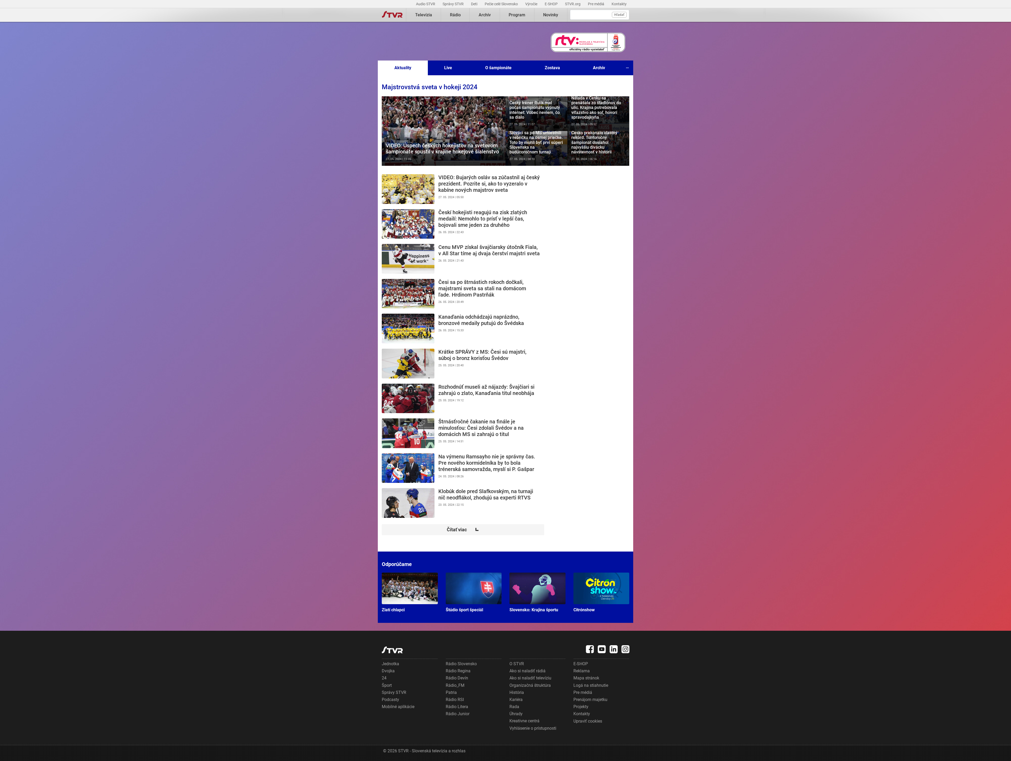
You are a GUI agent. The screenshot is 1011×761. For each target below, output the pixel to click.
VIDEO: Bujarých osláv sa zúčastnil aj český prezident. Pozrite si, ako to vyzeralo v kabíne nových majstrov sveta (463, 189)
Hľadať (619, 15)
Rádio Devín (457, 677)
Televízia (423, 14)
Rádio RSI (455, 699)
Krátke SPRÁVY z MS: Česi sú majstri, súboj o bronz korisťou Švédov (463, 363)
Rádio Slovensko (461, 663)
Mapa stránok (586, 677)
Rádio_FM (455, 685)
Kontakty (619, 4)
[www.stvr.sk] (392, 649)
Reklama (581, 670)
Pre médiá (596, 4)
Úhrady (516, 713)
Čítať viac (463, 529)
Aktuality (402, 67)
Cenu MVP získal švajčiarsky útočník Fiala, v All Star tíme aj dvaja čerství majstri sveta (463, 259)
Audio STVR (426, 4)
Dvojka (388, 670)
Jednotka (390, 663)
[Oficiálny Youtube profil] (602, 649)
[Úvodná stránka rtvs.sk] (392, 15)
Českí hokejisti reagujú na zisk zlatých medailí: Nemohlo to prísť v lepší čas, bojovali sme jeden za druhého (463, 224)
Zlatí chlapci (410, 592)
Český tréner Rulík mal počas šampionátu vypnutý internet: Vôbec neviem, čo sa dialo (536, 113)
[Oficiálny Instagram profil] (625, 649)
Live (448, 67)
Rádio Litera (457, 706)
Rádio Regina (458, 670)
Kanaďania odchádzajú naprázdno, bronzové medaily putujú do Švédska (463, 328)
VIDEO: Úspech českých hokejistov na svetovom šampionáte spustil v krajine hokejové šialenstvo (444, 131)
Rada (514, 706)
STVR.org (573, 4)
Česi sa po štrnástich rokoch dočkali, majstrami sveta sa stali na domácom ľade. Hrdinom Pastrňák (463, 294)
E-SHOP (551, 4)
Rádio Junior (457, 713)
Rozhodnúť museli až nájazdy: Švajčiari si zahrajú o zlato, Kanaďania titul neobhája (463, 398)
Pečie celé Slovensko (502, 4)
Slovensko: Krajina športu (537, 592)
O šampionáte (498, 67)
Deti (474, 4)
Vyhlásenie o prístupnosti (532, 728)
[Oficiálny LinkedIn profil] (613, 649)
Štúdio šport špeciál (474, 592)
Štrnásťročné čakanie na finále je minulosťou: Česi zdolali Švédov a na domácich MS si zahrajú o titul (463, 433)
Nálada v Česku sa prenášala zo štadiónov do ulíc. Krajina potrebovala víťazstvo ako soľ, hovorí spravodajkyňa (598, 113)
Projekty (580, 706)
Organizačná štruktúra (530, 685)
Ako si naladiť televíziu (530, 677)
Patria (451, 692)
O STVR (516, 663)
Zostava (552, 67)
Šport (387, 685)
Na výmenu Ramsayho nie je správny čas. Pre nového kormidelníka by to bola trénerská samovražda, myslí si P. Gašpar (463, 468)
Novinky (550, 14)
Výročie (531, 4)
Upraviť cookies (587, 721)
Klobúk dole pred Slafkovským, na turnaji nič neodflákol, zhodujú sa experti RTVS (463, 503)
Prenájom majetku (590, 699)
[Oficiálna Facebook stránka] (590, 649)
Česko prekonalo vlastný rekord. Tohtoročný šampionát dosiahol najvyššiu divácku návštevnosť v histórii (598, 148)
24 (384, 677)
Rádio (455, 14)
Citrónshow (601, 592)
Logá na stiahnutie (590, 685)
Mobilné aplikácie (398, 706)
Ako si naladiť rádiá (527, 670)
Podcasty (390, 699)
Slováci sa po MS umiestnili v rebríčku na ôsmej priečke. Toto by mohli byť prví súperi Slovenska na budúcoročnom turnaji (536, 148)
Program (517, 14)
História (516, 692)
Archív (485, 14)
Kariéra (516, 699)
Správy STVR (453, 4)
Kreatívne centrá (524, 720)
